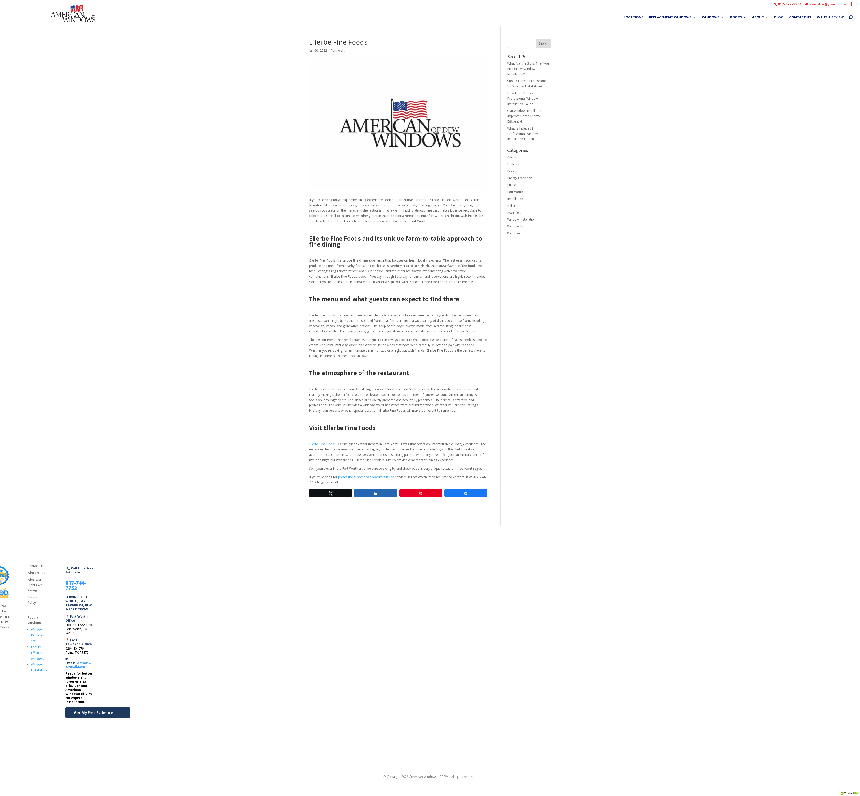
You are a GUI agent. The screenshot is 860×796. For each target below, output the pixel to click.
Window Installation (521, 219)
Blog (778, 17)
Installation (515, 199)
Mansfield (514, 212)
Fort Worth (338, 50)
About (758, 17)
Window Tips (516, 226)
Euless (511, 185)
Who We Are (36, 573)
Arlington (513, 157)
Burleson (513, 164)
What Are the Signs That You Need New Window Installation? (528, 68)
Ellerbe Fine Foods (322, 444)
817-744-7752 (789, 4)
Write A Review (830, 17)
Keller (511, 205)
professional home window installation (366, 477)
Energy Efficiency (519, 178)
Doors (736, 17)
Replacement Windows (670, 17)
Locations (633, 17)
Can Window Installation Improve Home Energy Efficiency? (524, 115)
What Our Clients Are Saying (35, 585)
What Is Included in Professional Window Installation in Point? (522, 133)
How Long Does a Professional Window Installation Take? (522, 98)
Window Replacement (38, 635)
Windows (711, 17)
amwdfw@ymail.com (78, 665)
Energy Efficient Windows (37, 653)
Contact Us (800, 17)
